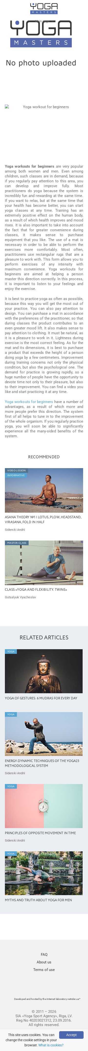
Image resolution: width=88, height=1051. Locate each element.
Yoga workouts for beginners (29, 402)
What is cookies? (51, 1045)
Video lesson (16, 470)
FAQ (44, 954)
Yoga (11, 651)
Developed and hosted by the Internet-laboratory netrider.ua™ (47, 999)
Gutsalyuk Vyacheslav (20, 597)
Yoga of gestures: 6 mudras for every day (41, 698)
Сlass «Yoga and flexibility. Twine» (36, 589)
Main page (42, 21)
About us (44, 962)
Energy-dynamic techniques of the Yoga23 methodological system (42, 764)
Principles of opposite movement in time (40, 833)
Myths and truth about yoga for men (38, 900)
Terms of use (44, 970)
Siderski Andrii (15, 529)
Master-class (16, 543)
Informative (16, 475)
